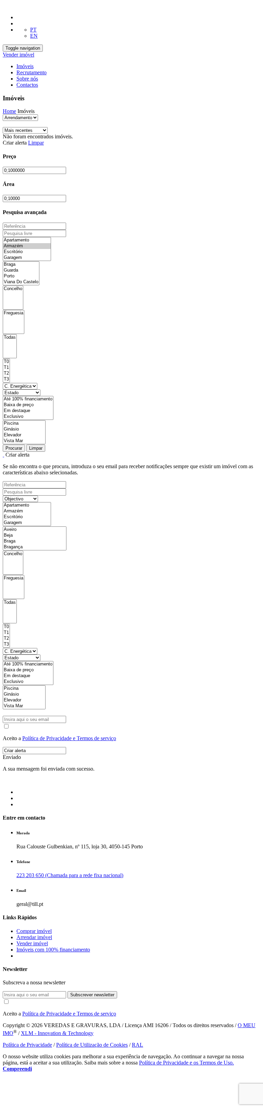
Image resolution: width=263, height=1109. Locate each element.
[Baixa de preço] (28, 405)
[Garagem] (27, 258)
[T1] (6, 368)
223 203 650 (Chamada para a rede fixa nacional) (69, 875)
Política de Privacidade (27, 1045)
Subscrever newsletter (92, 994)
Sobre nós (27, 79)
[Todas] (9, 337)
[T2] (6, 373)
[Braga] (21, 264)
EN (34, 36)
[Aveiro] (34, 530)
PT (33, 30)
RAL (137, 1045)
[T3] (6, 379)
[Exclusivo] (28, 417)
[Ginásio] (24, 429)
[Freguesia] (13, 313)
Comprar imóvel (34, 931)
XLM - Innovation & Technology (57, 1033)
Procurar (13, 448)
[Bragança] (34, 547)
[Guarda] (21, 270)
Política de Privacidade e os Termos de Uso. (186, 1063)
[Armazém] (27, 246)
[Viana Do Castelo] (21, 282)
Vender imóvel (18, 55)
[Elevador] (24, 435)
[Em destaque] (28, 411)
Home (9, 111)
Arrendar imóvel (34, 937)
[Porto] (21, 276)
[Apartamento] (27, 240)
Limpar (36, 143)
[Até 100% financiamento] (28, 399)
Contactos (27, 85)
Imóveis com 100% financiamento (53, 949)
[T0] (6, 362)
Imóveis (25, 66)
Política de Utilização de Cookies (92, 1045)
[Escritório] (27, 252)
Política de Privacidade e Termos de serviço (69, 738)
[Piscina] (24, 423)
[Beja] (34, 535)
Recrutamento (31, 72)
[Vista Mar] (24, 441)
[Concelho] (13, 289)
